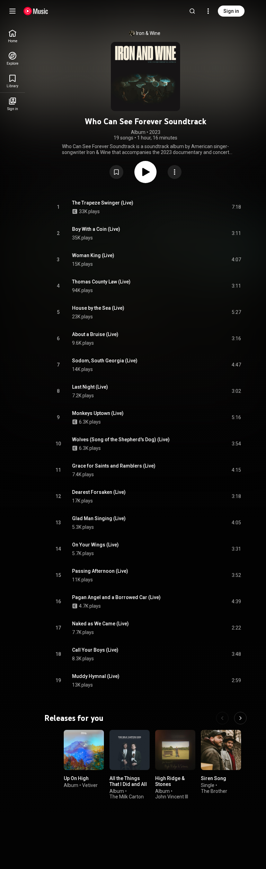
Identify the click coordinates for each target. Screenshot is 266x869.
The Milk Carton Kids (126, 799)
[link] (12, 36)
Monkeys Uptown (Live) (98, 413)
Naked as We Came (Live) (100, 623)
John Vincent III (171, 796)
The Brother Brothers (214, 793)
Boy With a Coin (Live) (96, 229)
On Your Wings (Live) (95, 544)
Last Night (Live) (90, 387)
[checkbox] (236, 207)
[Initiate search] (192, 11)
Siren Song (213, 778)
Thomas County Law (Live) (101, 281)
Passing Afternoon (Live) (100, 571)
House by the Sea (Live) (98, 308)
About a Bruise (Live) (95, 334)
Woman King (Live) (93, 255)
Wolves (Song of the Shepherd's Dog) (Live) (121, 439)
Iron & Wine (148, 33)
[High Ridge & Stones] (175, 750)
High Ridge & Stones (170, 781)
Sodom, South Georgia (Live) (105, 360)
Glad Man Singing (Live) (99, 518)
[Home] (36, 11)
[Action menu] (174, 172)
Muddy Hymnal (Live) (95, 676)
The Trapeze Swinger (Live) (102, 203)
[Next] (240, 718)
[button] (116, 172)
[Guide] (12, 11)
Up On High (76, 778)
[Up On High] (84, 750)
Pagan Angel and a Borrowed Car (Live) (116, 597)
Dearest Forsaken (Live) (99, 492)
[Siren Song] (221, 750)
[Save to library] (116, 172)
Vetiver (90, 785)
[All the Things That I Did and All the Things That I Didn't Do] (129, 750)
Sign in (231, 11)
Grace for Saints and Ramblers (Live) (114, 466)
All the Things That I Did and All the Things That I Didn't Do (128, 787)
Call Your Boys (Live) (95, 650)
